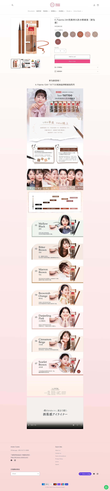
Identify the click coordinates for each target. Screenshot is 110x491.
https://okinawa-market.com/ (19, 457)
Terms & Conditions (60, 456)
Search (57, 464)
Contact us (58, 453)
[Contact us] (106, 487)
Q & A (57, 462)
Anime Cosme (52, 487)
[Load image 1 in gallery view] (15, 63)
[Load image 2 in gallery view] (25, 63)
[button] (12, 5)
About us (57, 450)
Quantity (57, 47)
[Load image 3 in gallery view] (35, 63)
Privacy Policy (59, 459)
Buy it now (72, 61)
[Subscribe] (38, 474)
